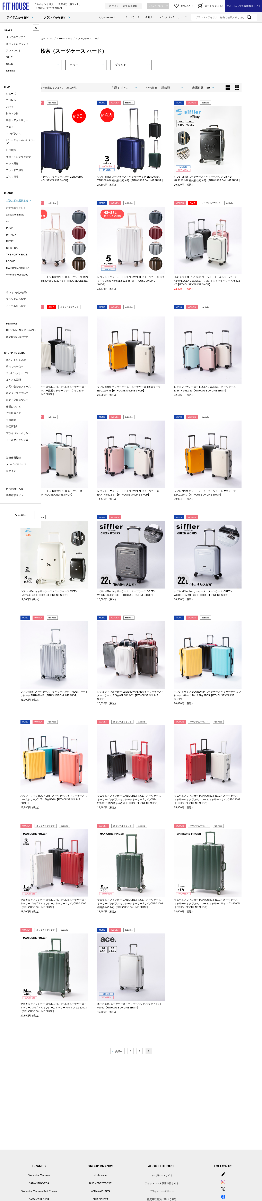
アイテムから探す (18, 17)
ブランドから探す (54, 17)
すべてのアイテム (16, 37)
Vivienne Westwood (17, 274)
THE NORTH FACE (16, 254)
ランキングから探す (17, 292)
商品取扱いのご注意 (17, 337)
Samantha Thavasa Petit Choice (39, 1191)
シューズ (11, 93)
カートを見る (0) (214, 6)
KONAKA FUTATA (100, 1191)
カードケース (132, 17)
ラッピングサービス (17, 373)
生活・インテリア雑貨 (18, 156)
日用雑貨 (11, 150)
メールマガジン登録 (17, 440)
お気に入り (187, 6)
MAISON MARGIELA (17, 268)
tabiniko (10, 70)
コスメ (10, 127)
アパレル (11, 100)
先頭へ (119, 1051)
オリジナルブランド (17, 44)
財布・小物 (12, 113)
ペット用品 (12, 163)
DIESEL (10, 241)
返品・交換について (17, 399)
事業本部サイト (14, 495)
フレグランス (13, 133)
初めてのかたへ (14, 366)
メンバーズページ (158, 6)
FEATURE (11, 323)
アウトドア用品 (14, 170)
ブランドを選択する (17, 200)
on (7, 221)
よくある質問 (13, 379)
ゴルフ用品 (12, 176)
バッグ (10, 106)
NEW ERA (12, 248)
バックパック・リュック (173, 17)
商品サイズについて (17, 393)
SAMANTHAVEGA (39, 1183)
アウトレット (13, 50)
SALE (9, 57)
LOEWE (10, 261)
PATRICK (11, 234)
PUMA (9, 228)
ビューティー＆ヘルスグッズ (21, 142)
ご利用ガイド (13, 413)
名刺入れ (150, 17)
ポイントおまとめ (16, 359)
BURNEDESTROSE (100, 1183)
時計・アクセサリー (17, 120)
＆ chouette (100, 1175)
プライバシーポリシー (18, 433)
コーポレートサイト (162, 1175)
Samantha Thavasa (39, 1175)
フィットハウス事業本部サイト (243, 6)
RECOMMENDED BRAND (21, 330)
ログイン (114, 6)
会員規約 (11, 419)
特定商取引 (12, 426)
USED (9, 63)
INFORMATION (14, 488)
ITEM (61, 38)
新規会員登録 (130, 6)
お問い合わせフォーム (18, 386)
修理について (13, 406)
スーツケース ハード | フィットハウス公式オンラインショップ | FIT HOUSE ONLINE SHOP (15, 6)
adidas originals (15, 214)
